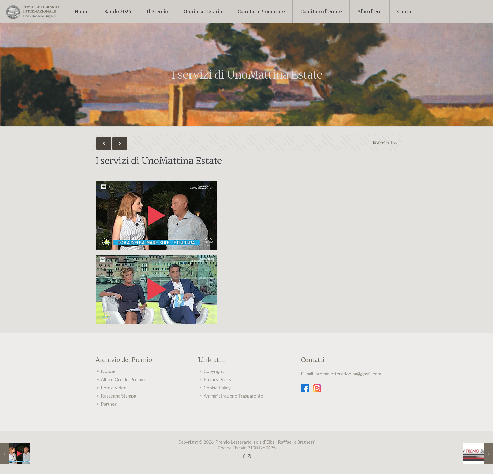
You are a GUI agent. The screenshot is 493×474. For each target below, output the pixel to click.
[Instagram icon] (249, 456)
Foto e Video (113, 387)
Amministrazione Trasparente (233, 396)
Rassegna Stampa (118, 396)
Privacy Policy (217, 379)
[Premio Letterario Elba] (32, 11)
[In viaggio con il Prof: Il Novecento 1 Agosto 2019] (478, 453)
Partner (109, 404)
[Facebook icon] (244, 456)
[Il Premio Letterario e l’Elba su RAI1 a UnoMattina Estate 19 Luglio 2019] (15, 453)
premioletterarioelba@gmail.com (348, 373)
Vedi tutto (386, 143)
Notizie (108, 371)
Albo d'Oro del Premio (123, 379)
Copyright (214, 371)
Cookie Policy (217, 387)
